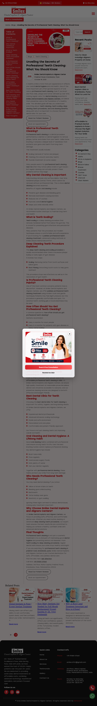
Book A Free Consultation (48, 367)
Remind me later (48, 373)
